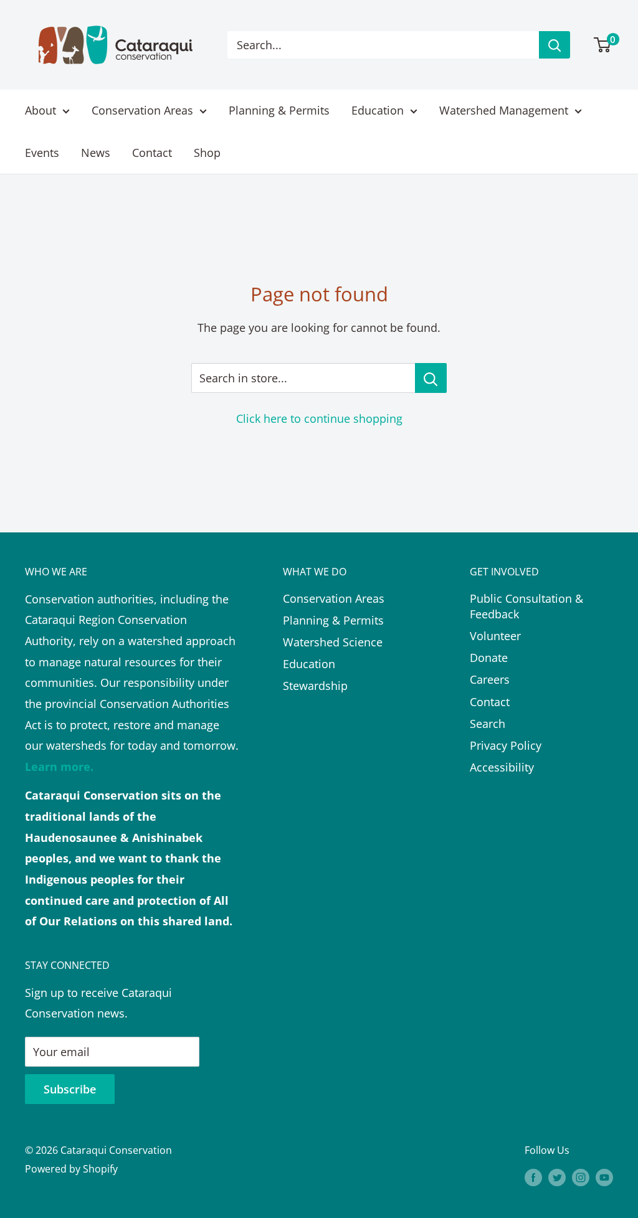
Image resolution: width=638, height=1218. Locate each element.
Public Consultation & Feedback (526, 606)
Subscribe (70, 1089)
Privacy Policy (505, 745)
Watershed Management (503, 110)
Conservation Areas (142, 110)
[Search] (554, 45)
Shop (207, 152)
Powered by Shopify (71, 1169)
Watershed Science (333, 642)
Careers (490, 679)
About (40, 110)
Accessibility (502, 767)
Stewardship (315, 685)
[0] (603, 44)
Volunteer (495, 635)
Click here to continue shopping (319, 418)
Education (377, 110)
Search (487, 723)
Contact (152, 152)
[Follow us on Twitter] (557, 1177)
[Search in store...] (431, 378)
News (95, 152)
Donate (489, 657)
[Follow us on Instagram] (580, 1177)
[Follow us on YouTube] (604, 1177)
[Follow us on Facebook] (533, 1177)
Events (42, 152)
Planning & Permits (279, 110)
